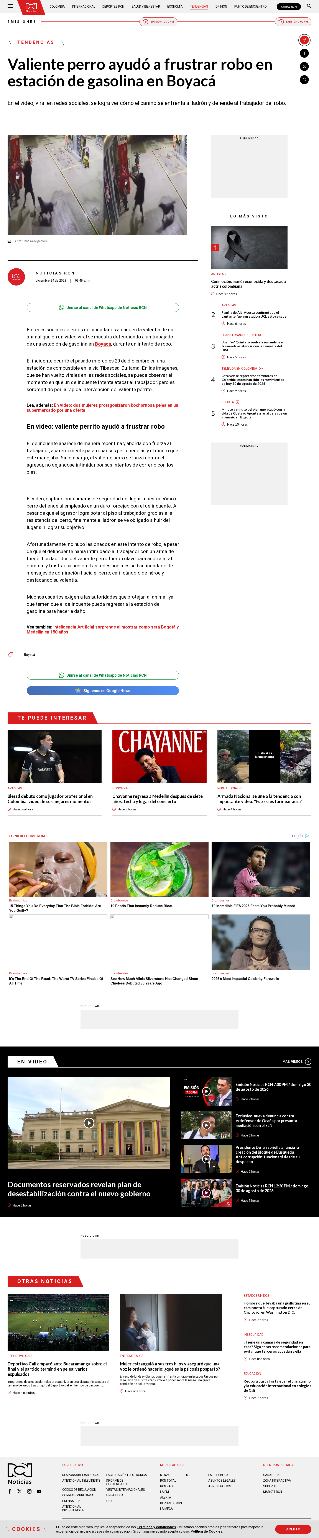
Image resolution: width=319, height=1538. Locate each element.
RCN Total (168, 1480)
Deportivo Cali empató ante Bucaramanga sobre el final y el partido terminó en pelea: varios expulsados (57, 1369)
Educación (252, 1374)
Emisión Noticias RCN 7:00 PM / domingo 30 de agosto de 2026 (273, 1087)
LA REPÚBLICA (218, 1475)
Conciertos (122, 788)
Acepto (293, 1529)
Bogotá (228, 402)
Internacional (83, 6)
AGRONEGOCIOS (219, 1486)
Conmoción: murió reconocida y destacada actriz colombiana (248, 284)
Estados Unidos (256, 1296)
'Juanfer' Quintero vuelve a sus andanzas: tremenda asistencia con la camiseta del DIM (253, 346)
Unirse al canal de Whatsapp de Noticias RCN (106, 307)
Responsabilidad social (81, 1475)
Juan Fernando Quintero (242, 335)
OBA (109, 1501)
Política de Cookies (206, 1531)
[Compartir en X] (304, 66)
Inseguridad (253, 1335)
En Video (32, 1062)
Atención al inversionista (73, 1508)
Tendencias (199, 6)
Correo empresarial (78, 1495)
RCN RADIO (168, 1486)
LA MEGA (166, 1508)
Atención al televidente (81, 1480)
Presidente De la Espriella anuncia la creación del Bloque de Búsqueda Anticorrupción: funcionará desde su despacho (268, 1154)
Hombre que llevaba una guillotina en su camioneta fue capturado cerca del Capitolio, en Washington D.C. (277, 1307)
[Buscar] (309, 6)
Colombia (57, 6)
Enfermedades (131, 1356)
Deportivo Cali (20, 1356)
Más (293, 1062)
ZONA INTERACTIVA (277, 1480)
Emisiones (22, 22)
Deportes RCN (113, 6)
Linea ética (114, 1495)
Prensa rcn (71, 1501)
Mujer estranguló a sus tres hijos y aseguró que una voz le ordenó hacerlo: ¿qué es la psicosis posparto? (170, 1366)
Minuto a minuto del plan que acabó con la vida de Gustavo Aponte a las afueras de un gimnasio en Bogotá (254, 413)
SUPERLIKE (270, 1486)
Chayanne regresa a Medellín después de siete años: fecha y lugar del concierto (157, 798)
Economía (175, 6)
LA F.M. (164, 1492)
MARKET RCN (272, 1492)
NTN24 (164, 1475)
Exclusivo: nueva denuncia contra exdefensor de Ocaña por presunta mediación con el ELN (266, 1120)
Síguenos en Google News (106, 690)
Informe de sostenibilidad (118, 1482)
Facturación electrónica (126, 1475)
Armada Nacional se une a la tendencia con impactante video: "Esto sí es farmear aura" (259, 798)
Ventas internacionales (125, 1489)
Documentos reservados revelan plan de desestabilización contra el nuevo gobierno (79, 1189)
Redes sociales (229, 788)
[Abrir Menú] (10, 6)
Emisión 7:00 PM (297, 21)
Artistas (218, 274)
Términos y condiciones (156, 1527)
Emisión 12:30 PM (162, 21)
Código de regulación (79, 1489)
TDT (187, 1475)
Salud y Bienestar (146, 6)
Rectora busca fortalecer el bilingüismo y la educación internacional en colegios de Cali (277, 1386)
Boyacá (29, 655)
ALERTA (165, 1497)
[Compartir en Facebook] (304, 53)
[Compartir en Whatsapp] (304, 79)
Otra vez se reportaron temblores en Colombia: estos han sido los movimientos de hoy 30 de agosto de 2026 (253, 379)
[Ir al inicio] (31, 7)
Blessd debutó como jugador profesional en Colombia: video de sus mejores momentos (50, 798)
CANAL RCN (289, 6)
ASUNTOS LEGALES (222, 1480)
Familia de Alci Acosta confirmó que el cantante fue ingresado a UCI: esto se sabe (254, 314)
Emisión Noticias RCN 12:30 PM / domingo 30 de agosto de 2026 (272, 1188)
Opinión (221, 6)
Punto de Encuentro (250, 6)
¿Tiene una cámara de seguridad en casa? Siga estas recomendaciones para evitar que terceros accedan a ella (277, 1347)
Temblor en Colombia (239, 369)
